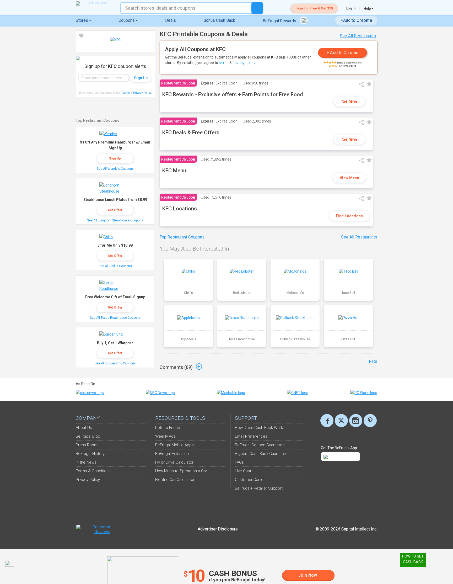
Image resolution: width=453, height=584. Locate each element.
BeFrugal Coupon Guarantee (260, 445)
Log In (350, 8)
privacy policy (244, 63)
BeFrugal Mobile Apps (174, 445)
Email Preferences (251, 436)
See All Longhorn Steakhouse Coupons (115, 220)
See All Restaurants (358, 35)
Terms (125, 92)
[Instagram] (355, 420)
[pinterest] (370, 420)
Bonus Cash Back (219, 20)
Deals (170, 20)
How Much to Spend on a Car (181, 471)
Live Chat (243, 471)
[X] (341, 420)
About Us (84, 427)
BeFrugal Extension (172, 453)
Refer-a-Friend (167, 427)
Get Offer (349, 102)
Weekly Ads (165, 436)
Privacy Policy (142, 92)
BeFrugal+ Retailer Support (259, 488)
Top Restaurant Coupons (182, 237)
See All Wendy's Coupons (115, 169)
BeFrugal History (90, 453)
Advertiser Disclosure (218, 529)
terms (224, 63)
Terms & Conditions (93, 471)
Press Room (87, 445)
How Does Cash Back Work (259, 427)
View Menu (349, 178)
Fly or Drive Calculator (174, 462)
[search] (257, 8)
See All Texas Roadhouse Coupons (115, 318)
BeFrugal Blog (88, 436)
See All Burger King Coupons (115, 363)
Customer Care (248, 479)
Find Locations (349, 216)
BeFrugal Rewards (280, 20)
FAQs (239, 462)
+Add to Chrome (356, 20)
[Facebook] (326, 420)
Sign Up (115, 158)
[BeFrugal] (95, 3)
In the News (86, 462)
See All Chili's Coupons (115, 266)
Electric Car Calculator (175, 479)
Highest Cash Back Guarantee (261, 453)
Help (368, 8)
